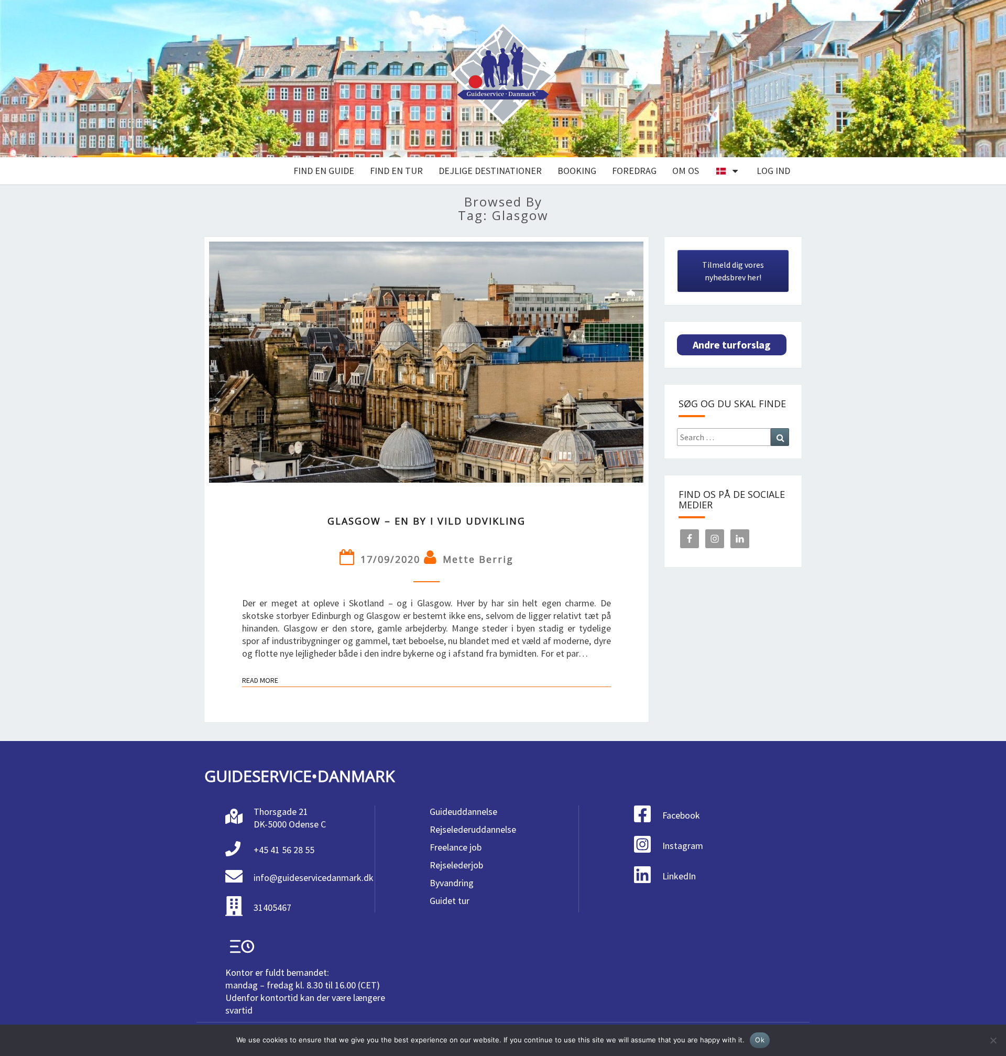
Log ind (773, 171)
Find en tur (396, 171)
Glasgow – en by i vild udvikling (426, 521)
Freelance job (456, 847)
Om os (685, 171)
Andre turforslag (732, 344)
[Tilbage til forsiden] (503, 79)
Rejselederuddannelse (473, 829)
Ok (759, 1040)
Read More (260, 681)
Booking (576, 171)
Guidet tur (449, 901)
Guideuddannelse (463, 811)
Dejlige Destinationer (490, 171)
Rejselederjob (456, 865)
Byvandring (452, 883)
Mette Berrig (478, 559)
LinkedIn (679, 876)
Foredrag (634, 171)
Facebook (681, 815)
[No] (993, 1040)
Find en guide (323, 171)
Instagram (682, 846)
